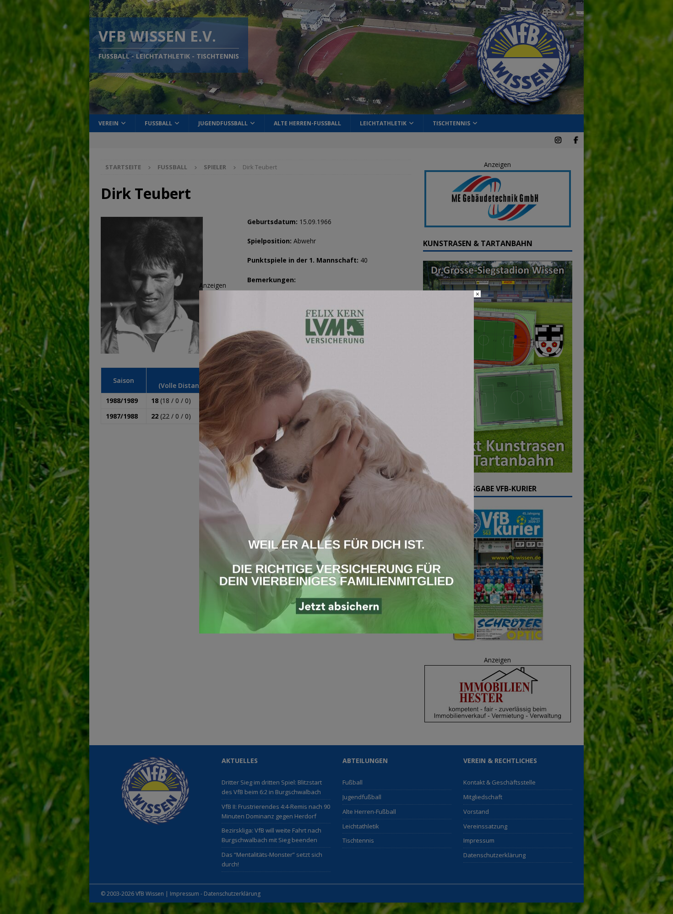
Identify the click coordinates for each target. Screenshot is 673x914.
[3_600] (336, 628)
